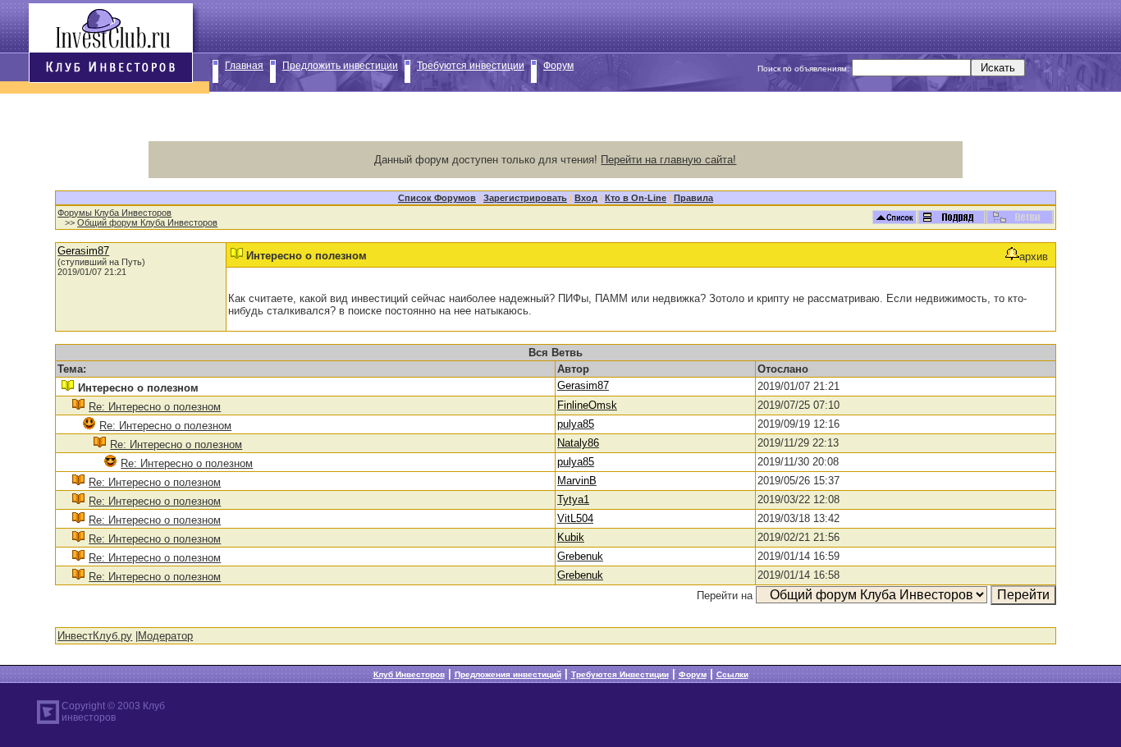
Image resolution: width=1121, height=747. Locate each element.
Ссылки (732, 674)
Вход (585, 198)
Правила (693, 198)
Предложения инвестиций (508, 674)
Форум (558, 65)
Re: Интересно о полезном (155, 407)
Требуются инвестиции (470, 65)
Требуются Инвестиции (620, 674)
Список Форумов (437, 198)
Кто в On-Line (635, 198)
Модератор (165, 636)
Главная (244, 65)
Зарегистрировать (525, 198)
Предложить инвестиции (340, 65)
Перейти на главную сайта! (668, 160)
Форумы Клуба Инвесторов (114, 213)
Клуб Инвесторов (409, 674)
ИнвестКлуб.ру (94, 636)
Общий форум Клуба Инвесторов (147, 222)
